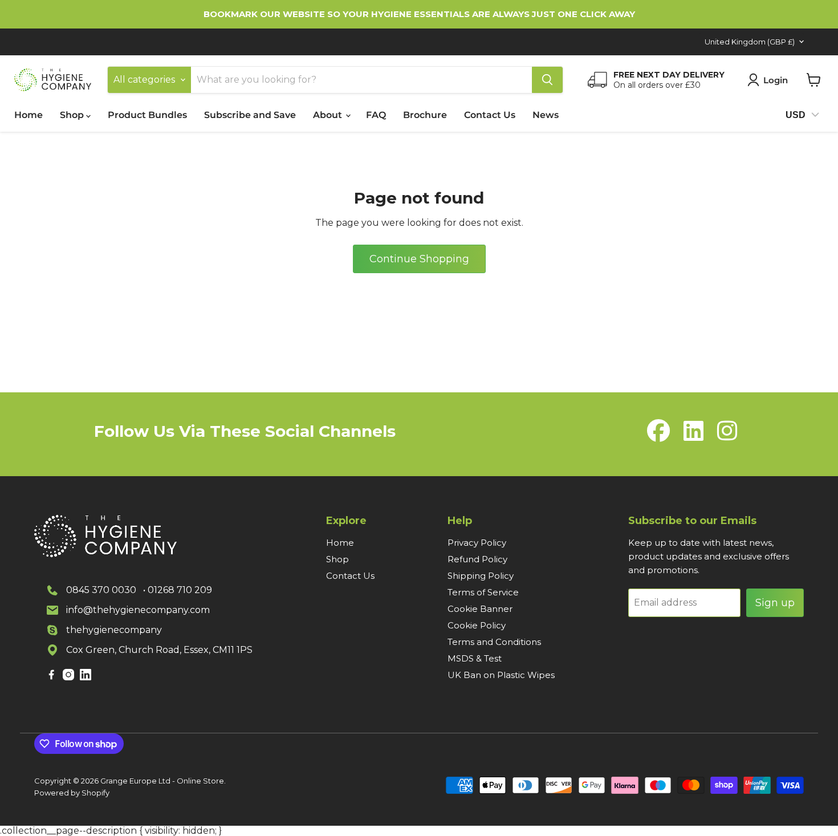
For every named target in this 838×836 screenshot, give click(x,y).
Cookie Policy (477, 625)
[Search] (547, 80)
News (545, 114)
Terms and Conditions (494, 641)
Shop (73, 114)
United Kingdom (750, 41)
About (328, 114)
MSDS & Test (475, 658)
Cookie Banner (480, 608)
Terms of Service (483, 592)
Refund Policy (477, 559)
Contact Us (489, 114)
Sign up (775, 602)
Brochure (425, 114)
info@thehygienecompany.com (138, 609)
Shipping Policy (481, 575)
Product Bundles (147, 114)
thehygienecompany (114, 629)
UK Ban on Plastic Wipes (501, 674)
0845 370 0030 (101, 590)
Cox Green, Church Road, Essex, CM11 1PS (159, 649)
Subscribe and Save (250, 114)
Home (28, 114)
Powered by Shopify (71, 792)
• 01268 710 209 (177, 590)
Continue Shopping (419, 259)
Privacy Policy (477, 542)
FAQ (376, 114)
